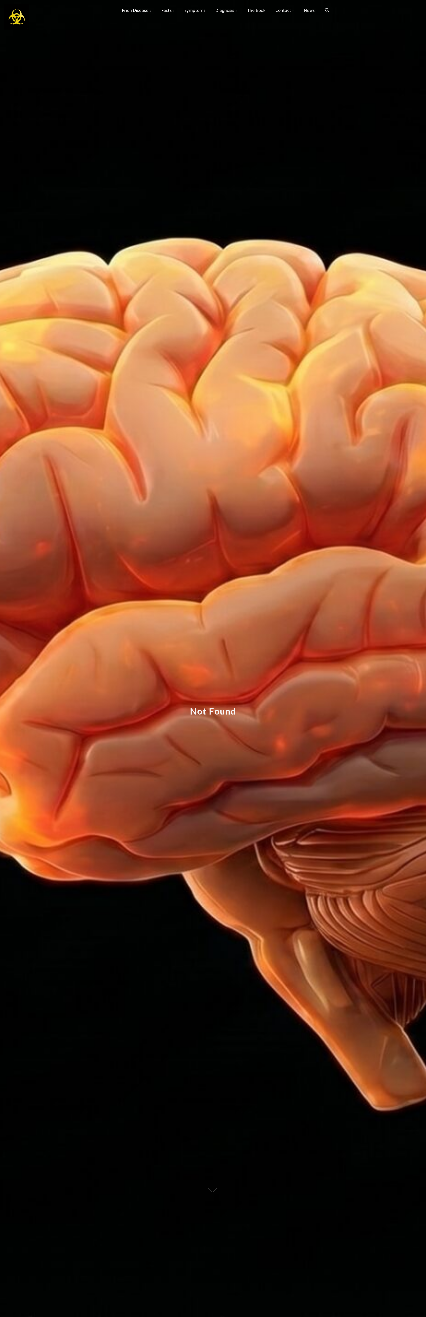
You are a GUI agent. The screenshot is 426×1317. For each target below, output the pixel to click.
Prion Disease (135, 10)
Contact (283, 10)
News (309, 10)
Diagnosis (224, 10)
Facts (166, 10)
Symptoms (194, 10)
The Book (256, 10)
